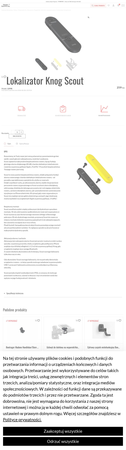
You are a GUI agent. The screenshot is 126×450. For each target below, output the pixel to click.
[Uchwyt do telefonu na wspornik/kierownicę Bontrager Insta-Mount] (63, 330)
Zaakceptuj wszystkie (63, 431)
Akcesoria (30, 10)
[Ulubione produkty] (108, 5)
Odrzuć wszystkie (63, 441)
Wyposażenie (22, 10)
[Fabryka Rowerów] (25, 5)
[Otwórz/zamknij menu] (123, 5)
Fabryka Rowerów (7, 10)
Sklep (15, 10)
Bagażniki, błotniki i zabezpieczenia (45, 10)
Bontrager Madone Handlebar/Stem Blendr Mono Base (29, 347)
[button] (63, 293)
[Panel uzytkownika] (113, 5)
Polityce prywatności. (22, 419)
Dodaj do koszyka (17, 136)
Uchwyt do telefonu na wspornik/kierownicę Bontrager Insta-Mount (76, 347)
